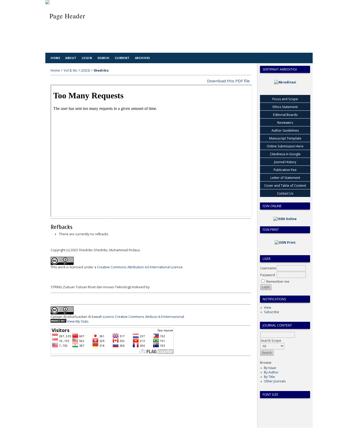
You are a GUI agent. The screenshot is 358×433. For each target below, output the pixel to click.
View (267, 307)
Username (268, 268)
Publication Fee (285, 170)
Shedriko (101, 70)
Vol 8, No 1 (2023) (77, 70)
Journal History (285, 162)
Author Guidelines (285, 130)
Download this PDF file (228, 80)
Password (267, 275)
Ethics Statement (285, 107)
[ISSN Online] (285, 219)
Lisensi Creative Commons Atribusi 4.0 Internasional (143, 316)
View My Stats (78, 321)
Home (55, 58)
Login (87, 58)
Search (103, 58)
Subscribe (271, 312)
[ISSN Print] (285, 242)
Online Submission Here (285, 146)
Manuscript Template (285, 138)
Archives (142, 58)
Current (122, 58)
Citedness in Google (285, 154)
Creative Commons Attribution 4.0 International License (140, 267)
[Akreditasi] (285, 82)
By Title (269, 377)
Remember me (277, 281)
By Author (271, 372)
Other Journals (275, 381)
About (71, 58)
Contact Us (285, 193)
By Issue (270, 368)
